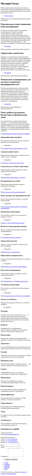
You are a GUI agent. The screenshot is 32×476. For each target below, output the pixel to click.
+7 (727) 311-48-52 (11, 439)
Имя (2, 445)
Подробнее (7, 46)
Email (2, 447)
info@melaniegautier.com (12, 434)
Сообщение (4, 456)
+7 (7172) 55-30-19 (11, 440)
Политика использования (8, 473)
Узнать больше (8, 16)
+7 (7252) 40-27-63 (13, 442)
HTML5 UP (23, 472)
